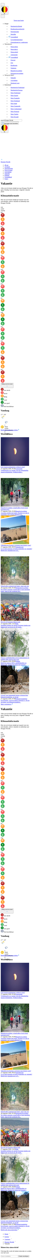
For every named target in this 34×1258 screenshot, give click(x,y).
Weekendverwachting (21, 588)
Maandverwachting (21, 511)
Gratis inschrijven (24, 1256)
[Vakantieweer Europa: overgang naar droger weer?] (15, 543)
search (3, 120)
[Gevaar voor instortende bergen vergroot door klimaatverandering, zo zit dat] (15, 693)
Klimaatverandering (21, 699)
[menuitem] (19, 33)
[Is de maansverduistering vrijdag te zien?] (15, 465)
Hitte (16, 623)
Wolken (17, 661)
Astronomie (18, 469)
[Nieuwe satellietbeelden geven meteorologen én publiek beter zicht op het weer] (15, 656)
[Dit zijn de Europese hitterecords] (15, 620)
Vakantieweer (19, 547)
